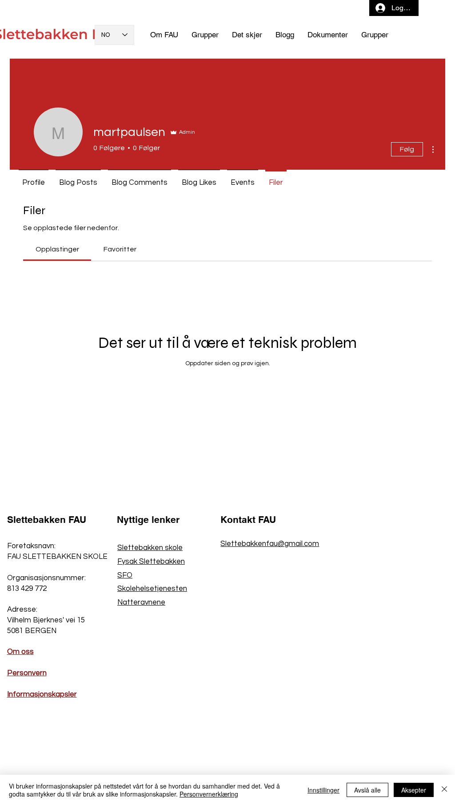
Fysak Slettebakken (151, 562)
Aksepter (413, 789)
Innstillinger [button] (323, 789)
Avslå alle (367, 789)
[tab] (57, 249)
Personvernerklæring (209, 793)
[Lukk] (444, 790)
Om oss (20, 652)
